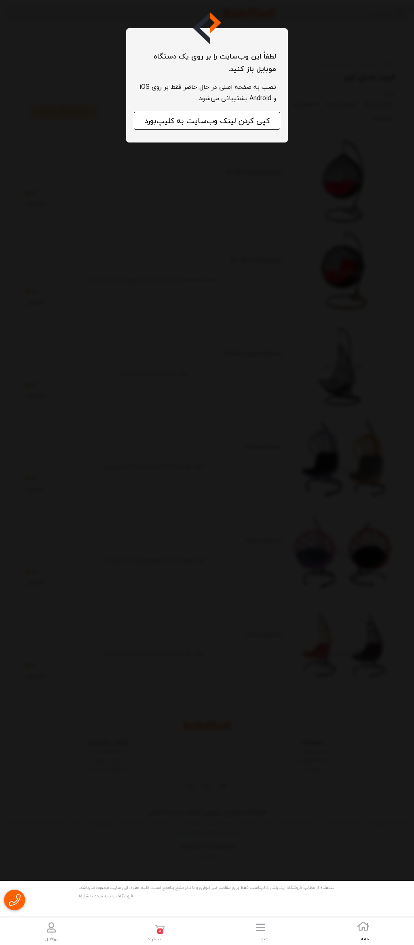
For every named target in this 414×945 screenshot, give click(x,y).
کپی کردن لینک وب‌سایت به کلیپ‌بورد (207, 120)
